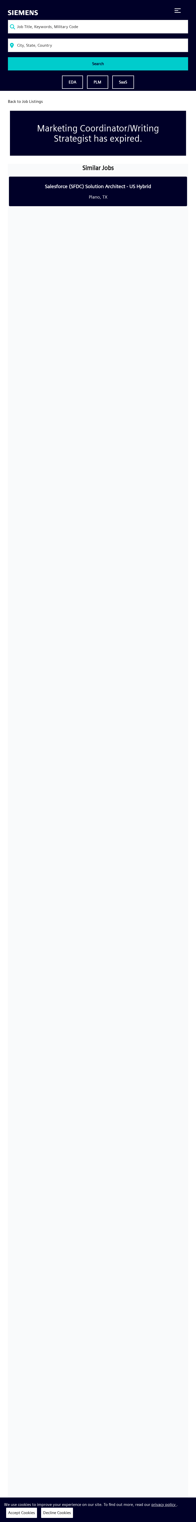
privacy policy (164, 1504)
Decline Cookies (57, 1512)
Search (98, 63)
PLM (98, 82)
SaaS (123, 82)
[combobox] (98, 26)
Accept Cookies (21, 1512)
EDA (72, 82)
